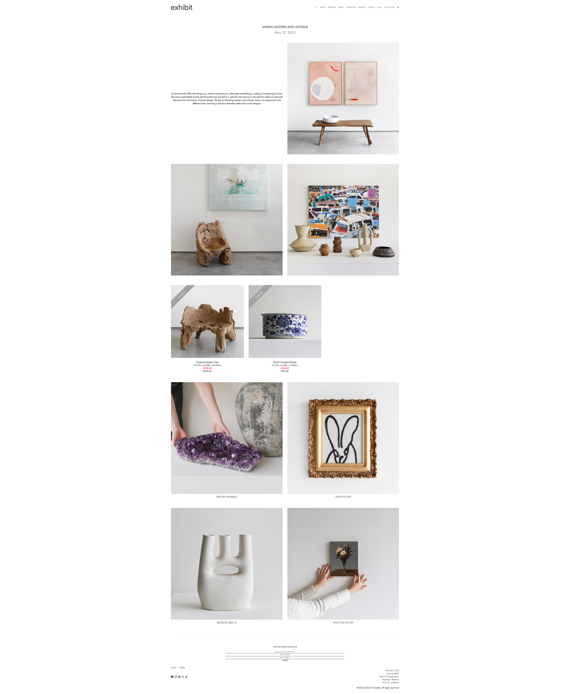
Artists (322, 7)
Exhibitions (351, 7)
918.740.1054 (392, 670)
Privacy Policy (392, 673)
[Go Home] (181, 7)
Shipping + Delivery (390, 679)
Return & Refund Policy (389, 676)
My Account (389, 7)
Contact (371, 7)
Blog (379, 7)
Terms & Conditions (391, 682)
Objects (341, 7)
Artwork (331, 7)
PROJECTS (361, 7)
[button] (315, 7)
